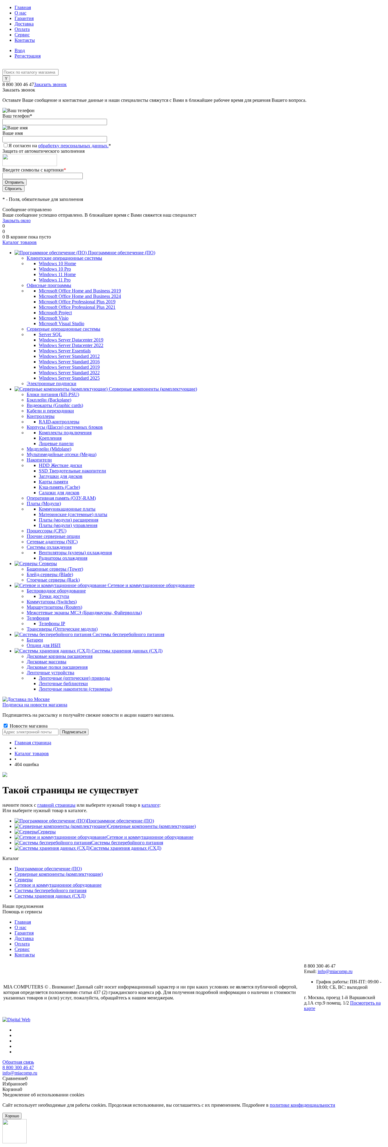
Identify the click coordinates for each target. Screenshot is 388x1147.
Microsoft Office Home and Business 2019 (80, 290)
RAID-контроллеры (59, 421)
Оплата (22, 29)
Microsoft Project (55, 312)
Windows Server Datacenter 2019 (71, 339)
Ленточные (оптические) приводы (74, 678)
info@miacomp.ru (335, 971)
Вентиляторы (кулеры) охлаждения (75, 552)
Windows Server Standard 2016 (69, 361)
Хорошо (12, 1116)
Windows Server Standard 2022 (69, 372)
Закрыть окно (16, 220)
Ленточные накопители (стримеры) (75, 689)
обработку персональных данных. (73, 145)
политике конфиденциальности (302, 1105)
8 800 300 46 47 (18, 1067)
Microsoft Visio (54, 318)
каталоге (150, 805)
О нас (20, 12)
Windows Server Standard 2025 (69, 378)
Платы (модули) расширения (68, 519)
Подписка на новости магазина (34, 704)
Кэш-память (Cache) (59, 487)
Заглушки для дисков (60, 476)
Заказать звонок (50, 84)
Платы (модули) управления (68, 525)
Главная (23, 7)
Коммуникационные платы (67, 509)
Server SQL (50, 334)
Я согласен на (59, 145)
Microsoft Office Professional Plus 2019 (77, 301)
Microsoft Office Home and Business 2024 (80, 296)
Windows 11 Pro (55, 279)
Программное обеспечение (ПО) (120, 820)
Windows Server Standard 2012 (69, 356)
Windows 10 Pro (55, 269)
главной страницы (56, 805)
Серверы (47, 831)
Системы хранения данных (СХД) (125, 848)
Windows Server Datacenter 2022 (71, 345)
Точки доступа (54, 596)
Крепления (50, 438)
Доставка (24, 23)
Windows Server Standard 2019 (69, 367)
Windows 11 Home (57, 274)
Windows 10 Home (57, 263)
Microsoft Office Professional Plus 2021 (77, 307)
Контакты (25, 40)
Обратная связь (18, 1062)
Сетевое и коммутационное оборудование (149, 837)
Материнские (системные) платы (73, 514)
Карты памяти (53, 481)
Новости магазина (28, 726)
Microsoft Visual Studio (61, 323)
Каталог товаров (19, 242)
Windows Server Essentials (65, 350)
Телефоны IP (52, 623)
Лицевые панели (56, 443)
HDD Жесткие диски (60, 465)
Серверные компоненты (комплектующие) (152, 826)
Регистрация (28, 55)
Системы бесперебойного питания (127, 842)
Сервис (22, 34)
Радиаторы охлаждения (63, 558)
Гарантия (24, 18)
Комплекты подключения (65, 432)
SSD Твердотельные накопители (72, 470)
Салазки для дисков (59, 492)
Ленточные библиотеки (63, 683)
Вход (20, 50)
